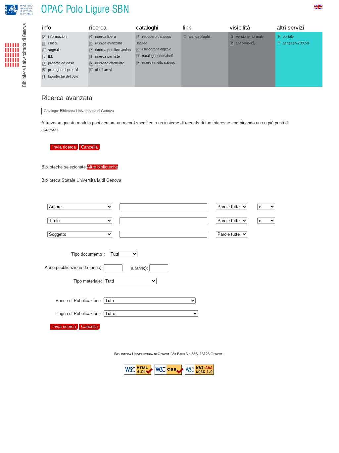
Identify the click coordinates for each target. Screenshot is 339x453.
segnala (52, 50)
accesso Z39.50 (293, 43)
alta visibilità (243, 43)
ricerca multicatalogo (156, 62)
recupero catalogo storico (153, 39)
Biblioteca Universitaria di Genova (142, 354)
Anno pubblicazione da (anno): (74, 266)
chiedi (50, 43)
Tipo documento (86, 253)
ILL (48, 56)
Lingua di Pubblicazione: (78, 312)
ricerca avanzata (106, 43)
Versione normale (247, 36)
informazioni (55, 36)
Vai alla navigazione (12, 3)
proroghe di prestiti (60, 70)
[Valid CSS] (168, 373)
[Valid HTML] (138, 373)
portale (286, 36)
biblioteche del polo (60, 76)
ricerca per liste (105, 56)
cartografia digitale (154, 49)
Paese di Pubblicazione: (79, 299)
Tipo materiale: (87, 280)
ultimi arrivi (101, 70)
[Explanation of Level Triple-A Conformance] (199, 373)
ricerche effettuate (107, 63)
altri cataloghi (197, 36)
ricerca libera (103, 36)
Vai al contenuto (35, 3)
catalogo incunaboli (154, 56)
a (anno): (138, 268)
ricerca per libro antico (110, 50)
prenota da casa (58, 63)
